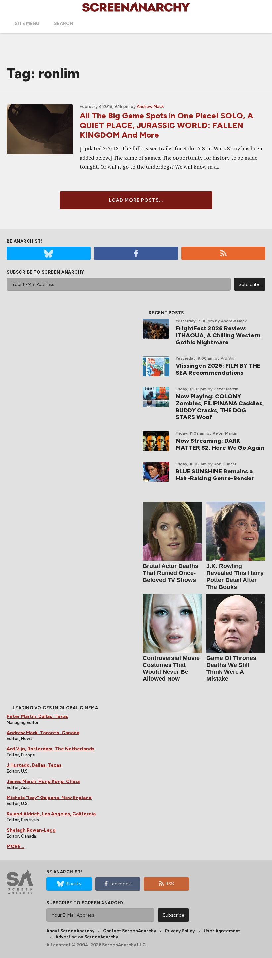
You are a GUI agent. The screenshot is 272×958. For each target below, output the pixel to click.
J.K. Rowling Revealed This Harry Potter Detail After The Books (235, 576)
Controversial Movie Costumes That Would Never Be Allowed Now (171, 668)
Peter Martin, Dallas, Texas (37, 716)
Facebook (120, 884)
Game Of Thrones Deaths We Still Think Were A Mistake (231, 668)
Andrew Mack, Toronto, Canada (43, 732)
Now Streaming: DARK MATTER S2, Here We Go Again (220, 444)
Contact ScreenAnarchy (129, 930)
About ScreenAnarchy (70, 930)
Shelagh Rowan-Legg (31, 830)
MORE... (15, 846)
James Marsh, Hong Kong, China (43, 781)
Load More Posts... (136, 200)
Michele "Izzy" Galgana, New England (49, 797)
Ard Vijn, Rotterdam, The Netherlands (50, 749)
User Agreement (222, 930)
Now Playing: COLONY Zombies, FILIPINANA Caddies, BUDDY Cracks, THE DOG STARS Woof (220, 407)
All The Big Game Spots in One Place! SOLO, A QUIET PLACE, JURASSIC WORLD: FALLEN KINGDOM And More (166, 125)
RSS (170, 884)
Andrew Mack (150, 106)
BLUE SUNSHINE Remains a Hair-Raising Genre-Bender (215, 475)
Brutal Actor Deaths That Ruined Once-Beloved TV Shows (170, 573)
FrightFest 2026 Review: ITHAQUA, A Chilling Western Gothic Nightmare (218, 335)
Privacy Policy (180, 930)
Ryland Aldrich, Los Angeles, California (51, 814)
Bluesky (73, 884)
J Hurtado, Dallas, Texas (34, 765)
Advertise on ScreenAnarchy (86, 936)
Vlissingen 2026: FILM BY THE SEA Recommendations (218, 369)
